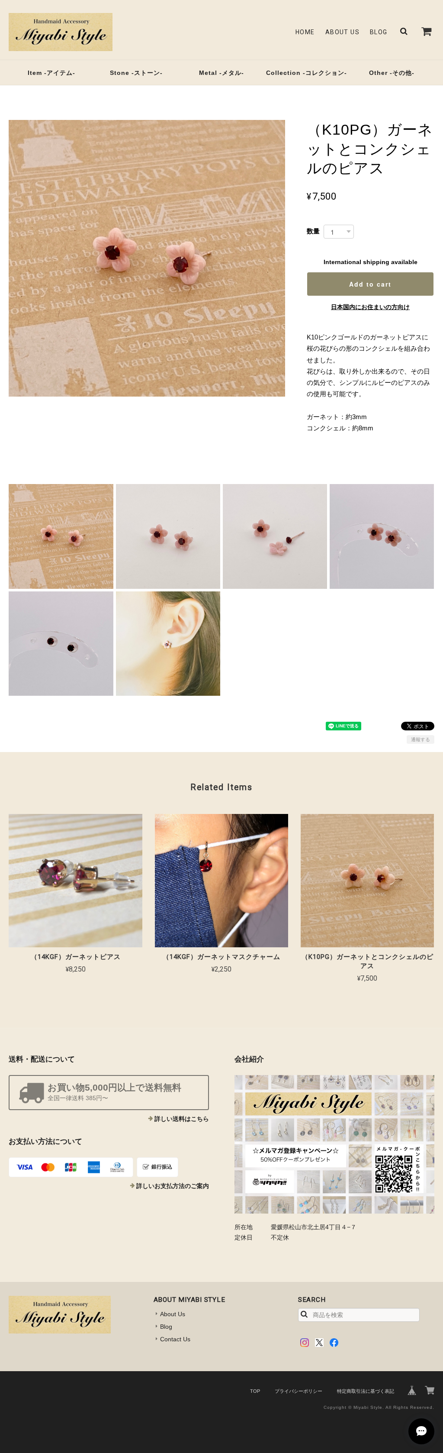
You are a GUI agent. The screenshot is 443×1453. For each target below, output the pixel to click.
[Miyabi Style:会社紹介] (334, 1144)
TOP (255, 1391)
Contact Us (175, 1339)
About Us (342, 32)
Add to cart (370, 284)
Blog (379, 32)
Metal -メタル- (221, 72)
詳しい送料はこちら (181, 1118)
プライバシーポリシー (298, 1391)
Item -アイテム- (51, 72)
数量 (313, 231)
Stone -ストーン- (136, 72)
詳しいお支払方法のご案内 (172, 1185)
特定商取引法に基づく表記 (365, 1391)
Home (305, 32)
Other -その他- (391, 72)
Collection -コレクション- (306, 72)
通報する (420, 739)
